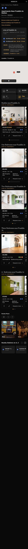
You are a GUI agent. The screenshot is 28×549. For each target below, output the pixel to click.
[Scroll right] (25, 342)
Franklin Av (15, 5)
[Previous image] (3, 116)
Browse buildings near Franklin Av (10, 22)
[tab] (18, 181)
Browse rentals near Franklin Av (10, 20)
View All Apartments (7, 104)
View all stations (5, 25)
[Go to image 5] (14, 166)
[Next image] (23, 116)
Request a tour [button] (17, 135)
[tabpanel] (14, 123)
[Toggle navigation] (26, 2)
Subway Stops (8, 5)
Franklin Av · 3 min (14, 53)
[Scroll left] (22, 342)
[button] (14, 72)
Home (2, 5)
